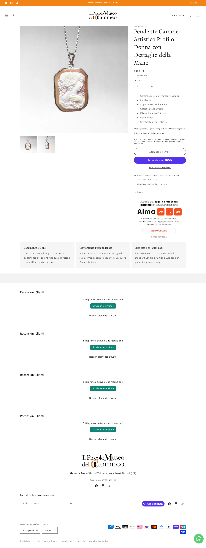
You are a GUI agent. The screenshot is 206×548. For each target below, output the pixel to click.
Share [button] (140, 192)
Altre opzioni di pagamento (160, 167)
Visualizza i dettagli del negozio (152, 184)
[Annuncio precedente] (65, 3)
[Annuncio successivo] (141, 3)
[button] (6, 15)
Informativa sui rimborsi (70, 541)
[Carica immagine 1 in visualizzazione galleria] (28, 144)
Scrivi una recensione (103, 305)
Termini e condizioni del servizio (95, 541)
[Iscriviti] (71, 503)
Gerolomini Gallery (33, 541)
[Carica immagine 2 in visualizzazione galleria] (46, 144)
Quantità (138, 80)
